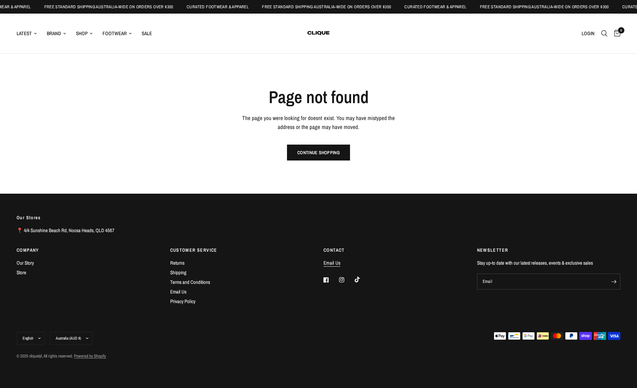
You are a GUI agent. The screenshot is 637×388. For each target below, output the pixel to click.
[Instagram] (346, 280)
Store (21, 272)
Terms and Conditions (190, 282)
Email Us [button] (331, 263)
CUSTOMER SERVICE (193, 250)
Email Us (178, 291)
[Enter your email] (613, 282)
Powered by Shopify (90, 356)
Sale (147, 33)
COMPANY (28, 250)
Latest (24, 33)
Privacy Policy (182, 301)
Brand (54, 33)
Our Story (25, 262)
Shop (82, 33)
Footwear (115, 33)
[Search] (604, 33)
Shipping (178, 272)
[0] (615, 33)
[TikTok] (362, 279)
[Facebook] (330, 280)
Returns (177, 262)
